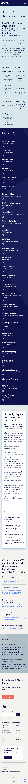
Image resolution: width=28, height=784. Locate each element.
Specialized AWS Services (7, 105)
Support (17, 725)
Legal (17, 741)
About (17, 732)
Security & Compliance (6, 732)
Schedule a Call (8, 697)
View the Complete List (20, 80)
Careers (17, 737)
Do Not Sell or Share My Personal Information (11, 722)
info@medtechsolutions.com (14, 771)
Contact (3, 739)
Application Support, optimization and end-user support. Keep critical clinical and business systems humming (12, 592)
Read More (7, 92)
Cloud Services (5, 725)
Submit (18, 714)
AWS (3, 737)
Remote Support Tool (20, 727)
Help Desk (18, 730)
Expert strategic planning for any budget (13, 628)
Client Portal (4, 741)
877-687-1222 (5, 771)
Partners (17, 734)
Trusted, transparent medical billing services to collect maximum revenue (12, 605)
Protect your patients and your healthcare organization (10, 618)
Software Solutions (6, 727)
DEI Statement (18, 739)
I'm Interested (7, 757)
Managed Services (5, 730)
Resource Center (5, 734)
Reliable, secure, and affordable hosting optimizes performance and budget (12, 580)
